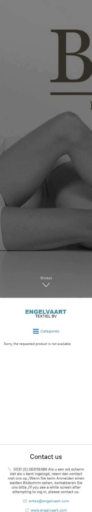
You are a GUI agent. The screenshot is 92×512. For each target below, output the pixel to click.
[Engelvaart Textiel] (46, 313)
